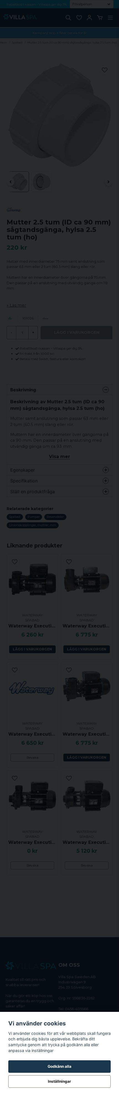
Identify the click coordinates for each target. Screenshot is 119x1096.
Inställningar (59, 1081)
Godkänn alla (59, 1066)
